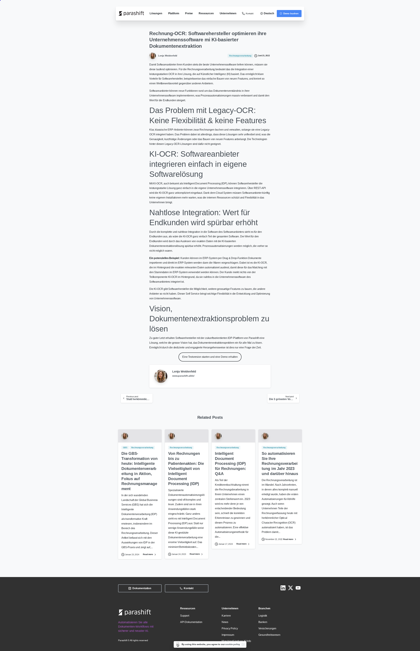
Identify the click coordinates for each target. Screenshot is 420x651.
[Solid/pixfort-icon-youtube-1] (298, 587)
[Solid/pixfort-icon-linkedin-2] (283, 587)
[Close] (243, 644)
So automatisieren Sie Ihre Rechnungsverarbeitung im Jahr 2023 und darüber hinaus (280, 463)
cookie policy (232, 644)
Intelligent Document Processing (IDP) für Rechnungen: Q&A (230, 463)
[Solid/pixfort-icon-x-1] (290, 587)
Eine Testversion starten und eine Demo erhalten (210, 356)
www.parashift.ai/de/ (183, 375)
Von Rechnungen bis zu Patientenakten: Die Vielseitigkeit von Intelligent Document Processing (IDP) (186, 468)
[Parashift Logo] (134, 612)
